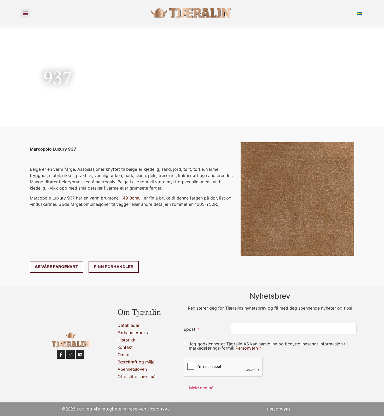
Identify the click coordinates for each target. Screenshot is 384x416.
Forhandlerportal (134, 332)
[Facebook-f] (61, 354)
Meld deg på (201, 387)
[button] (25, 13)
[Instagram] (70, 354)
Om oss (125, 354)
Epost (189, 329)
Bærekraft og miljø (136, 361)
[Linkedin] (80, 354)
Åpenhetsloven (132, 369)
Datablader (128, 325)
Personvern (247, 348)
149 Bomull (132, 198)
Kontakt (125, 347)
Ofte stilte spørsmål (137, 376)
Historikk (126, 340)
